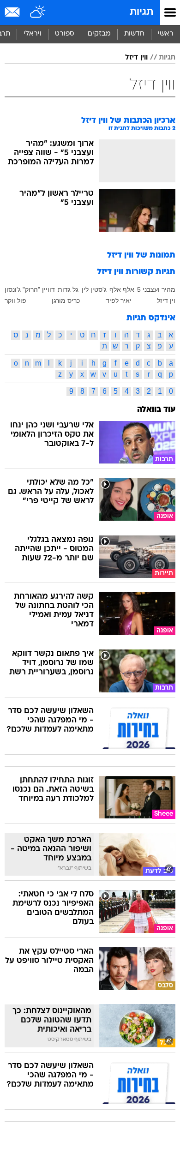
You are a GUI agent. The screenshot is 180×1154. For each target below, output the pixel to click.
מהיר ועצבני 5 (156, 289)
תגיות (141, 12)
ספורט (64, 33)
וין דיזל (166, 300)
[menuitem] (134, 34)
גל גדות (68, 289)
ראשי (166, 33)
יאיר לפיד (119, 300)
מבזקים (99, 33)
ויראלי (33, 33)
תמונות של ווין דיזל (141, 255)
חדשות (134, 33)
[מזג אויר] (38, 12)
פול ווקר (15, 300)
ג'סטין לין (94, 289)
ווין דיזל (136, 57)
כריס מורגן (66, 300)
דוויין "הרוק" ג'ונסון (30, 289)
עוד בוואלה (156, 410)
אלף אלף (121, 289)
